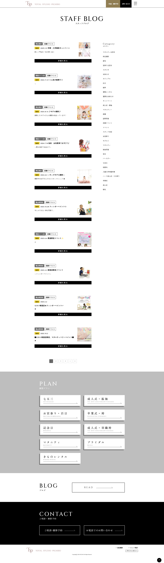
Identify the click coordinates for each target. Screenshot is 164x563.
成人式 (105, 185)
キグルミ (106, 141)
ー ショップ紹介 (133, 548)
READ (88, 487)
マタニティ (106, 145)
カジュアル (106, 78)
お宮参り (106, 136)
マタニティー (107, 109)
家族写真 (106, 149)
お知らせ (106, 74)
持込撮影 (106, 56)
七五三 (105, 163)
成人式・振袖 (107, 105)
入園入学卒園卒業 (109, 172)
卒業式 (105, 180)
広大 (104, 83)
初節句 (105, 167)
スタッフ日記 (107, 132)
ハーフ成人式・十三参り (111, 176)
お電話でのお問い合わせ (99, 530)
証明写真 (106, 118)
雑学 (104, 87)
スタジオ (106, 70)
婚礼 (104, 189)
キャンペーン (107, 101)
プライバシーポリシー (132, 550)
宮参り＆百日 (107, 65)
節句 (104, 61)
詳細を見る (63, 61)
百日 (104, 154)
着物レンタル (107, 92)
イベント (106, 127)
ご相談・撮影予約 (113, 4)
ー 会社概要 (119, 548)
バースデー (106, 158)
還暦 (104, 114)
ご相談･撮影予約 (53, 530)
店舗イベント (107, 123)
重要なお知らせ (108, 96)
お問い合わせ (126, 4)
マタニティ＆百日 (109, 52)
